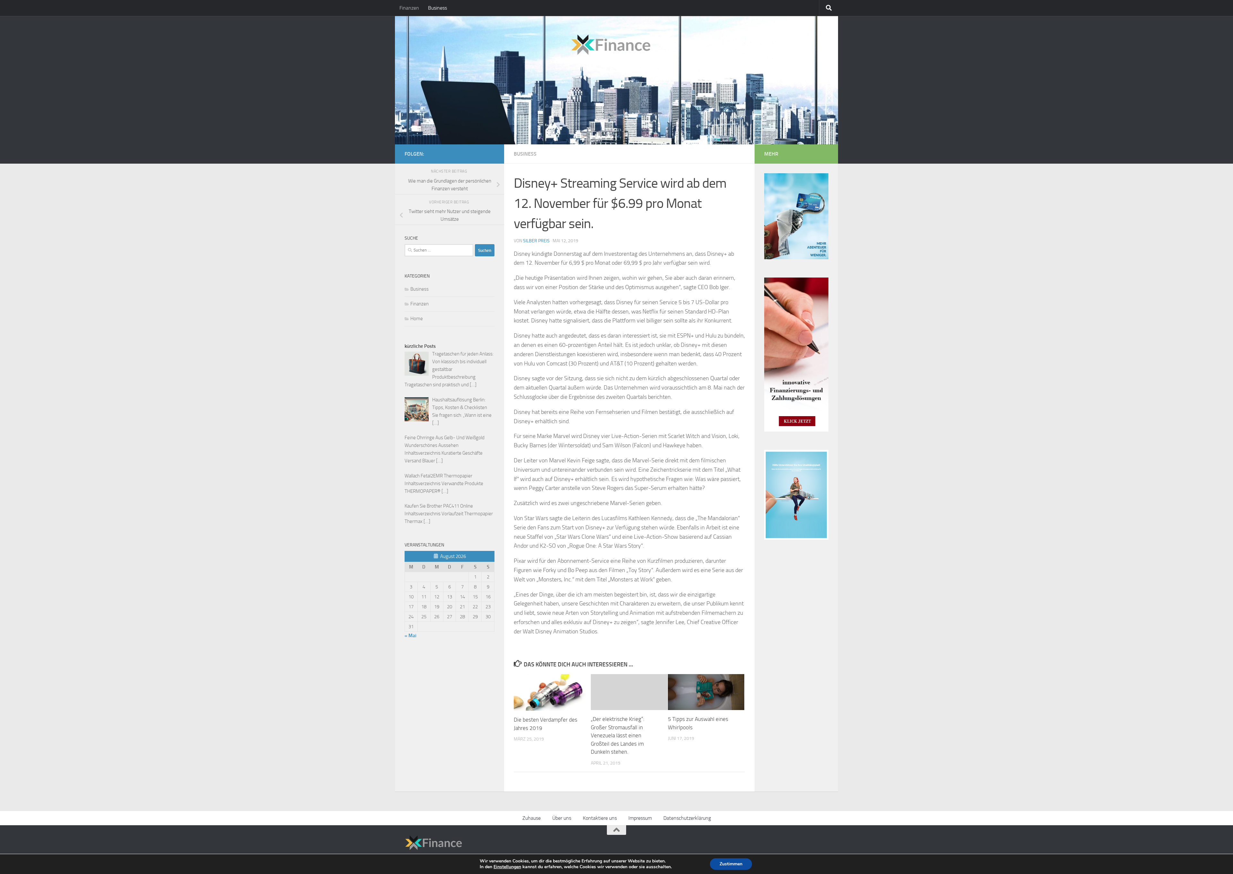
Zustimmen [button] (731, 864)
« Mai (410, 635)
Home (416, 318)
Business (437, 8)
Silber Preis (536, 241)
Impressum (640, 818)
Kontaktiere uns (600, 818)
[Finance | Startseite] (528, 42)
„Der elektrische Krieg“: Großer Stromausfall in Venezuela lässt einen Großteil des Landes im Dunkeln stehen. (617, 735)
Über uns (561, 818)
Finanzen (409, 8)
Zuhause (531, 818)
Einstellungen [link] (507, 867)
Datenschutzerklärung (687, 818)
